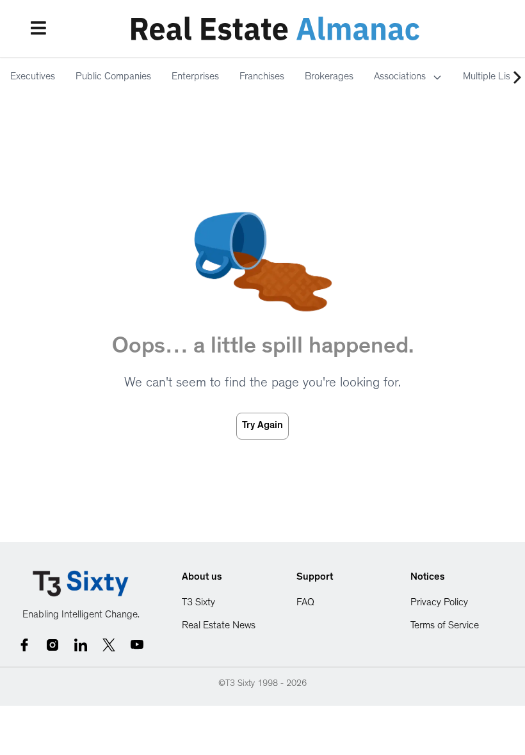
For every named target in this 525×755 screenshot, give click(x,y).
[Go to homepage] (81, 584)
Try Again (262, 426)
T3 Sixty (198, 603)
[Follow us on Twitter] (108, 645)
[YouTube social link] (137, 645)
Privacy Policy (439, 603)
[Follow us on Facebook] (24, 645)
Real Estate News (218, 626)
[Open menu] (38, 28)
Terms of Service (444, 626)
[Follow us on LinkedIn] (80, 645)
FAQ (305, 603)
